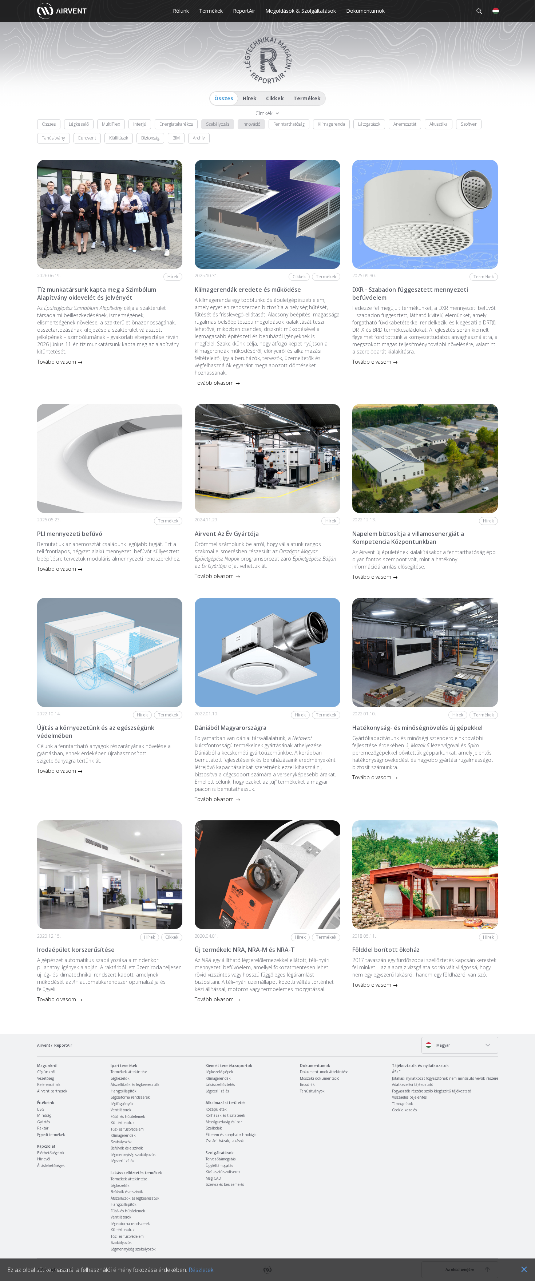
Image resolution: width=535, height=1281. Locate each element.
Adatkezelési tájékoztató (412, 1084)
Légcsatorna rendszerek (130, 1097)
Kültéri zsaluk (123, 1122)
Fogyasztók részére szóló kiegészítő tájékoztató (431, 1091)
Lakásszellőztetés (220, 1084)
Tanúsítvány (53, 138)
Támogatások (402, 1103)
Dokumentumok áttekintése (324, 1071)
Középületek (216, 1109)
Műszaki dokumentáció (319, 1078)
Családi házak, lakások (225, 1140)
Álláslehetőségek (51, 1165)
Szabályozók (121, 1141)
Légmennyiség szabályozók (133, 1154)
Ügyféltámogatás (219, 1165)
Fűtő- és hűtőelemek (128, 1116)
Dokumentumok (365, 10)
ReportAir (244, 10)
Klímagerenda (331, 124)
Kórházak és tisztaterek (225, 1115)
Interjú (139, 124)
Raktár (42, 1128)
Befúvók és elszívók (127, 1148)
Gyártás (43, 1121)
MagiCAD (213, 1178)
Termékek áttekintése (129, 1071)
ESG (40, 1109)
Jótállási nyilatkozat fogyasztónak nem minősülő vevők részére (445, 1078)
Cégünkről (46, 1071)
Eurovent (87, 138)
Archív (199, 138)
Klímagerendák (123, 1135)
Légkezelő (79, 124)
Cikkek (275, 98)
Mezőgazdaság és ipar (224, 1121)
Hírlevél (43, 1158)
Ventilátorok (121, 1109)
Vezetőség (45, 1078)
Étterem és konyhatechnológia (231, 1134)
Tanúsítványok (312, 1091)
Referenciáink (48, 1084)
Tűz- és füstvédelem (127, 1129)
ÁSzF (396, 1071)
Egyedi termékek (51, 1134)
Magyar (442, 1045)
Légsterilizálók (123, 1160)
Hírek (250, 98)
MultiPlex (111, 124)
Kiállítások (118, 138)
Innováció (251, 124)
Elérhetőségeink (50, 1152)
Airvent (43, 1045)
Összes (223, 98)
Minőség (44, 1115)
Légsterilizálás (217, 1091)
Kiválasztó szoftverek (223, 1171)
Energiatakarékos (176, 124)
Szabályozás (217, 124)
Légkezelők (120, 1078)
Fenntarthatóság (289, 124)
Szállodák (214, 1128)
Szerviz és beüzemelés (225, 1184)
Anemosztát (404, 124)
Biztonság (150, 138)
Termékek (211, 10)
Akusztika (438, 124)
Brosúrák (307, 1084)
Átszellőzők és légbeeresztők (135, 1084)
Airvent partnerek (52, 1091)
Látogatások (369, 124)
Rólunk (181, 10)
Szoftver (469, 124)
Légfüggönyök (122, 1103)
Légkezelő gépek (219, 1071)
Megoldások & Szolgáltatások (300, 10)
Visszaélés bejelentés (409, 1097)
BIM (176, 138)
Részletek (201, 1270)
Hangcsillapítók (123, 1091)
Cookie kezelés (404, 1109)
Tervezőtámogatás (220, 1158)
